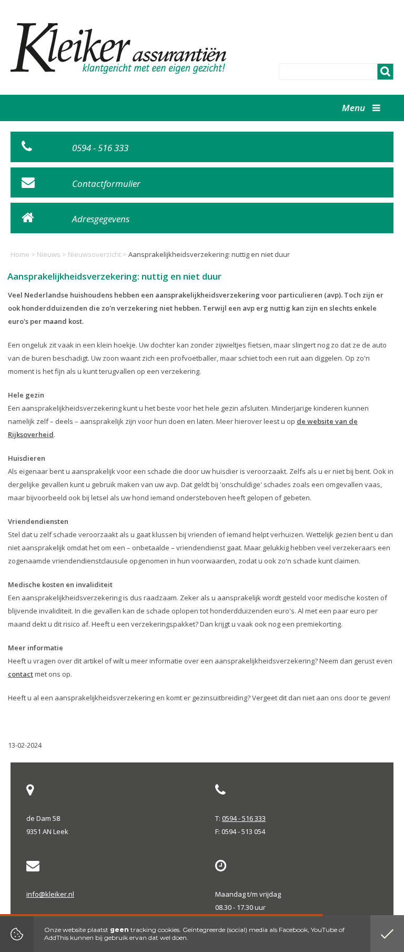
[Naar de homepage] (120, 48)
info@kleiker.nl (50, 894)
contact (20, 674)
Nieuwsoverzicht (94, 254)
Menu (354, 108)
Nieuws (48, 254)
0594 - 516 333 (244, 818)
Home (20, 254)
